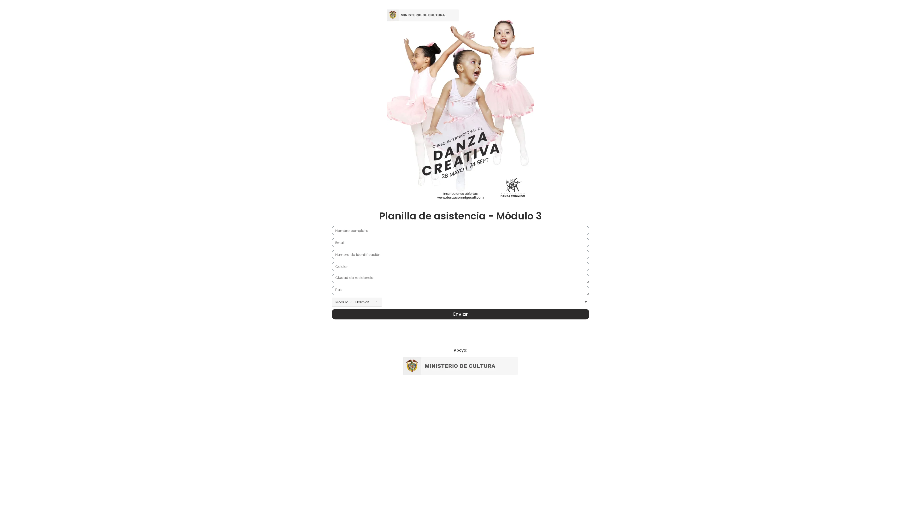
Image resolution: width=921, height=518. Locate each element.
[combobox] (357, 302)
